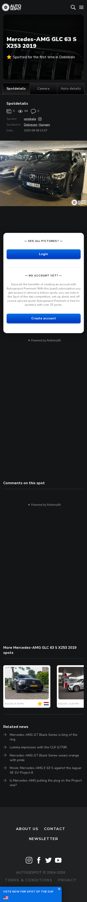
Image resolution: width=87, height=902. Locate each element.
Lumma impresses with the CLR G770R (38, 747)
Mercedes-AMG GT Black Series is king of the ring (43, 737)
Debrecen (30, 125)
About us (27, 828)
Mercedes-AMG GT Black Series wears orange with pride (44, 757)
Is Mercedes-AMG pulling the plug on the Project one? (46, 782)
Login (43, 254)
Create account (43, 318)
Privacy (67, 880)
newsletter (43, 838)
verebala (30, 119)
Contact (54, 828)
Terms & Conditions (28, 880)
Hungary (44, 125)
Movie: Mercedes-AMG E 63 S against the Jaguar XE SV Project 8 (45, 770)
